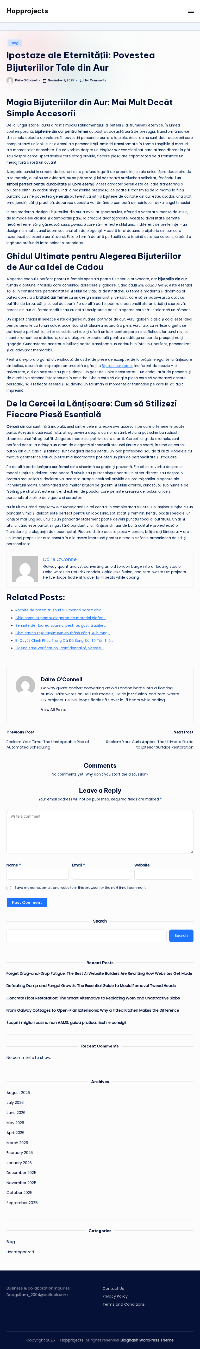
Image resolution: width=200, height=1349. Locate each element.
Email (78, 865)
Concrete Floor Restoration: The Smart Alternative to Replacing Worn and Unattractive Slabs (93, 998)
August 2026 (18, 1092)
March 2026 (17, 1142)
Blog (15, 43)
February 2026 (20, 1152)
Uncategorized (20, 1251)
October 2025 (20, 1192)
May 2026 (15, 1122)
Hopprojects (27, 11)
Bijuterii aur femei (117, 365)
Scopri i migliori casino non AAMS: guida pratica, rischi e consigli (66, 1022)
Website (142, 865)
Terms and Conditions (124, 1304)
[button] (53, 709)
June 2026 (16, 1112)
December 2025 (21, 1172)
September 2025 (22, 1202)
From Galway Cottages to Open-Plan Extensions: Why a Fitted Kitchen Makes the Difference (93, 1010)
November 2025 (21, 1182)
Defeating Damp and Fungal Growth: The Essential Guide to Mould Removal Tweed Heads (91, 985)
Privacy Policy (115, 1296)
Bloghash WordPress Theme (147, 1340)
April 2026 (15, 1132)
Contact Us (113, 1288)
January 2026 (19, 1162)
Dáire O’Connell (62, 679)
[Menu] (190, 11)
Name (14, 865)
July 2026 (15, 1102)
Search (100, 921)
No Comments (95, 80)
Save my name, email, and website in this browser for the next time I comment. (80, 887)
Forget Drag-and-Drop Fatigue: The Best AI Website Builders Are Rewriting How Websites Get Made (99, 973)
